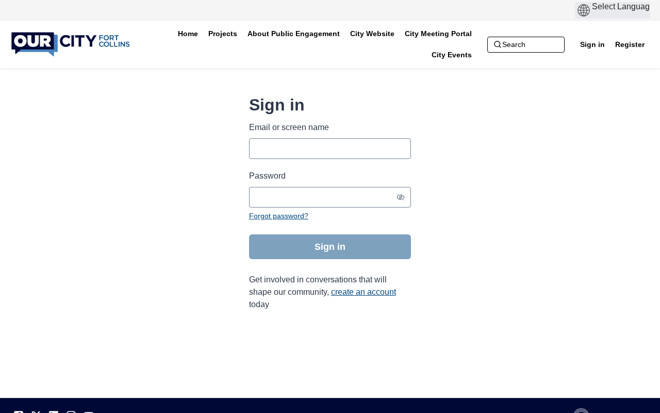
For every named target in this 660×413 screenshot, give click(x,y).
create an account (363, 292)
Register (630, 44)
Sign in (592, 44)
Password (267, 175)
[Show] (400, 197)
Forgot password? (278, 216)
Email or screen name (289, 127)
